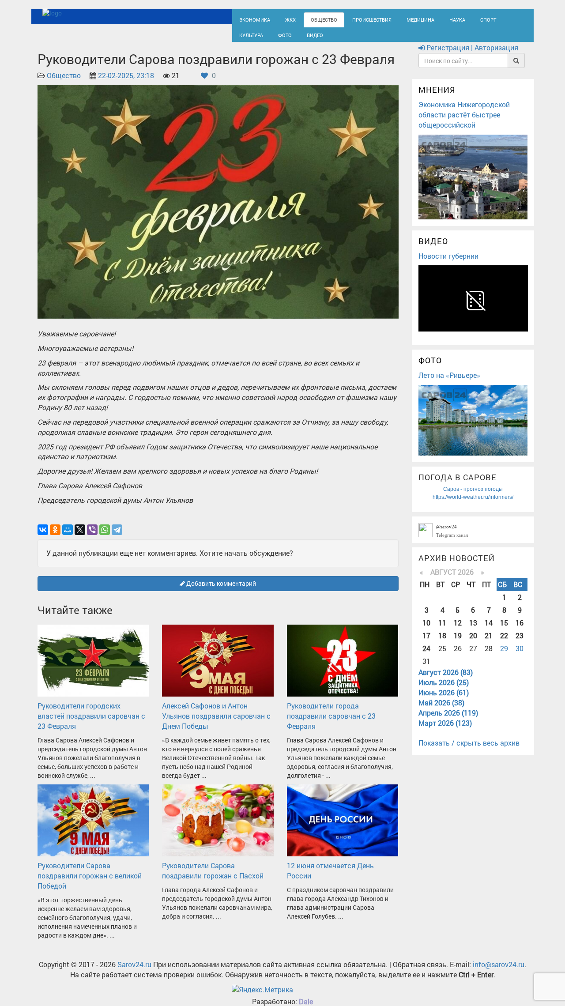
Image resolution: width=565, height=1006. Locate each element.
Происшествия (355, 18)
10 (426, 630)
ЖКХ (283, 18)
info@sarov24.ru (498, 972)
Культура (490, 18)
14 (489, 630)
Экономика (251, 18)
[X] (80, 537)
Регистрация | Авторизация (471, 55)
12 (458, 630)
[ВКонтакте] (43, 537)
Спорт (458, 18)
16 (520, 630)
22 (504, 643)
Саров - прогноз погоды (473, 497)
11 (442, 630)
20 (473, 643)
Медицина (397, 18)
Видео (271, 38)
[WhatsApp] (104, 537)
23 (520, 643)
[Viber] (92, 537)
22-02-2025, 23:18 (126, 83)
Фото (244, 38)
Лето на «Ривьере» (449, 383)
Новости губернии (448, 263)
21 (489, 643)
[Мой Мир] (67, 537)
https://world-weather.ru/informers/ (473, 505)
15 (504, 630)
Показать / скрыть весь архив (469, 751)
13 (473, 630)
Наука (430, 18)
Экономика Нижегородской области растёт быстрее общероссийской (464, 122)
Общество (313, 18)
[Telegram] (117, 537)
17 (426, 643)
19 (458, 643)
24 (426, 656)
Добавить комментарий (220, 591)
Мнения (437, 98)
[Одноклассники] (55, 537)
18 (442, 643)
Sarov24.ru (134, 972)
